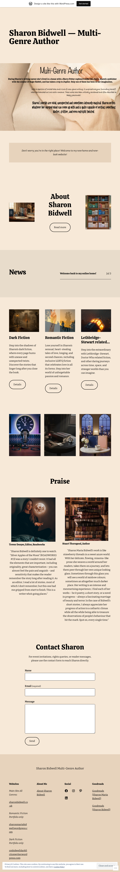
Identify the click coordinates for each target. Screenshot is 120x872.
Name (28, 670)
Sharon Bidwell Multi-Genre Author (60, 768)
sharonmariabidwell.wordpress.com (18, 828)
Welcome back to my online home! (78, 273)
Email (33, 686)
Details (17, 384)
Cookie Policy (59, 867)
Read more (60, 227)
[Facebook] (66, 791)
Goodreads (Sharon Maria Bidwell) (100, 794)
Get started (83, 3)
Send (32, 741)
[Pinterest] (80, 791)
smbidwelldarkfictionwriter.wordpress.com (18, 854)
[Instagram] (73, 791)
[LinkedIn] (66, 798)
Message (30, 701)
